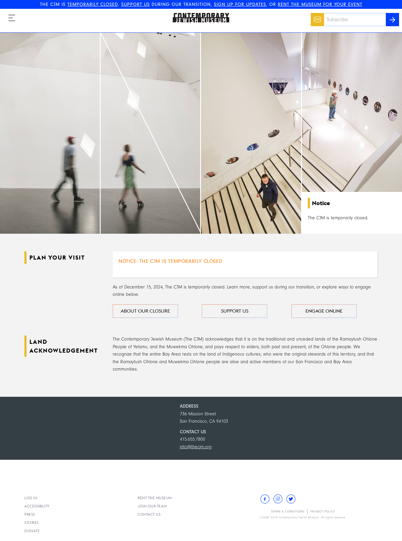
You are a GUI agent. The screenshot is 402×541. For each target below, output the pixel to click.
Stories (31, 522)
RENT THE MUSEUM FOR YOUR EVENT (320, 4)
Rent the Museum (155, 498)
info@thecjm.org (196, 446)
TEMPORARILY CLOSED (92, 4)
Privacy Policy (322, 511)
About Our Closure (145, 311)
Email (316, 16)
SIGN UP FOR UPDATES (240, 4)
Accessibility (37, 506)
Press (29, 514)
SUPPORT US (135, 4)
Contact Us (149, 514)
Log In (30, 498)
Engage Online (324, 311)
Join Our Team (152, 506)
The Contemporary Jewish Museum (198, 13)
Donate (32, 531)
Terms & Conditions (287, 511)
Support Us (234, 311)
